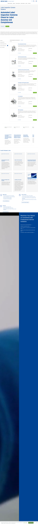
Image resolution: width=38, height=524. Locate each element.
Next (34, 136)
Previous (4, 136)
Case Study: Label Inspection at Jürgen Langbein (27, 195)
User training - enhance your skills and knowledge (27, 232)
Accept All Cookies (31, 522)
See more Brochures (5, 211)
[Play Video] (32, 176)
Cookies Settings (25, 522)
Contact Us (29, 3)
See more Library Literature (25, 202)
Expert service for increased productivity (25, 224)
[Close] (37, 522)
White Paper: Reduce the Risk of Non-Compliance (8, 195)
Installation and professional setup (24, 226)
